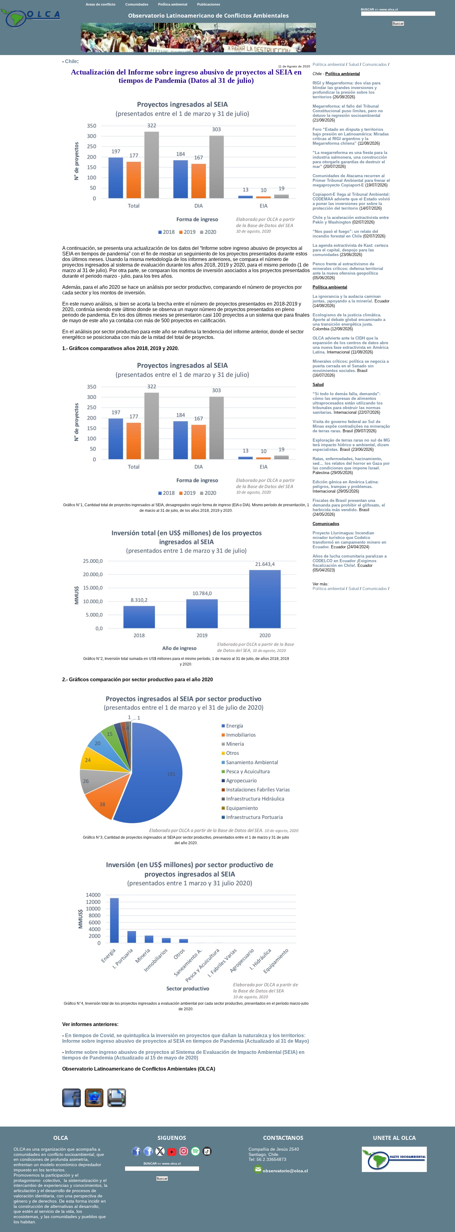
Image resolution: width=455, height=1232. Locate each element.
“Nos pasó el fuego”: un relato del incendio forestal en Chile (345, 233)
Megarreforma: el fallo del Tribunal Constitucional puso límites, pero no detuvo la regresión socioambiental (348, 111)
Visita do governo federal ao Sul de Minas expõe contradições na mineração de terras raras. (351, 426)
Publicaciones (208, 4)
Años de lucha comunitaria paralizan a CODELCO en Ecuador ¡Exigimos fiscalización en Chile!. (350, 561)
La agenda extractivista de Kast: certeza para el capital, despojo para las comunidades (350, 250)
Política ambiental (172, 4)
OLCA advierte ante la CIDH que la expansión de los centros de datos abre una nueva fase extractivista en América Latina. (350, 345)
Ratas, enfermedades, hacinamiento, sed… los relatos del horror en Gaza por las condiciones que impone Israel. (351, 463)
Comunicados (374, 64)
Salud (354, 64)
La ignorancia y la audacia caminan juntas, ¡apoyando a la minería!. (347, 298)
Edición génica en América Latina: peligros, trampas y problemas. (346, 484)
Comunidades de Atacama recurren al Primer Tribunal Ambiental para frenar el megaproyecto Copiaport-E (351, 180)
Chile (71, 61)
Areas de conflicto (100, 4)
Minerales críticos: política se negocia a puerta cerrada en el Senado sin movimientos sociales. (351, 366)
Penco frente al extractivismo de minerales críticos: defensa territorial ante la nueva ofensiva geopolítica (348, 269)
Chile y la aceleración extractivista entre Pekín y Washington (351, 220)
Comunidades (136, 4)
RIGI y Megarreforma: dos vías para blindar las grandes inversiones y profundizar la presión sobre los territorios (346, 90)
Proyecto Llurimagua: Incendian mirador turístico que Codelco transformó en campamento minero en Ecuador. (349, 540)
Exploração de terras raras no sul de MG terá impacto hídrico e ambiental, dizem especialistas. (351, 445)
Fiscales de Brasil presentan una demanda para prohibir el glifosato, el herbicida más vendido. (349, 505)
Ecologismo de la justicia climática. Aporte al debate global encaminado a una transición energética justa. (349, 320)
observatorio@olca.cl (285, 1170)
